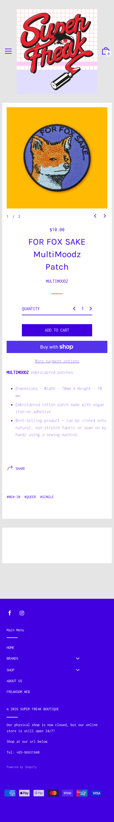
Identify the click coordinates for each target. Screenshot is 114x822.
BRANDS (12, 658)
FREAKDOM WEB (18, 692)
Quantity (31, 308)
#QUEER (30, 497)
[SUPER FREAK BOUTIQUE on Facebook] (10, 613)
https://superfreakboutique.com (78, 741)
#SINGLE (47, 497)
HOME (10, 647)
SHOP (10, 670)
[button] (95, 216)
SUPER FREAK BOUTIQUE (39, 709)
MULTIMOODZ (57, 281)
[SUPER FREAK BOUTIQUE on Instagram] (22, 613)
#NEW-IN (13, 497)
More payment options (57, 361)
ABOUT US (14, 681)
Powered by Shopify (22, 767)
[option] (57, 157)
